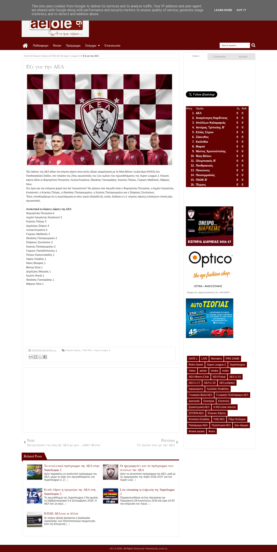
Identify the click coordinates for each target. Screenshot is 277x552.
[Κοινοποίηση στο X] (40, 357)
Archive (243, 56)
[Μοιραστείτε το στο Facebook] (45, 357)
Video (195, 56)
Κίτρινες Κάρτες (73, 350)
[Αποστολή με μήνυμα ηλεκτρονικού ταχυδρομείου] (31, 357)
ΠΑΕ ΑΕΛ (88, 350)
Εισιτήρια (208, 401)
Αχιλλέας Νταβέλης (218, 388)
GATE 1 (193, 358)
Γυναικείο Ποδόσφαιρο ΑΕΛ (232, 395)
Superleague (237, 364)
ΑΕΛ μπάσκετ (227, 382)
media (214, 370)
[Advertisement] (101, 316)
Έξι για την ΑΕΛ (45, 66)
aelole (203, 370)
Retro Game (196, 364)
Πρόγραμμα (73, 45)
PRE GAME (232, 358)
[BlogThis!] (35, 357)
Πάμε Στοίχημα (237, 419)
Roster (57, 45)
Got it (241, 10)
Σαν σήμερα (241, 425)
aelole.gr (163, 548)
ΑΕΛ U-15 (235, 376)
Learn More (223, 10)
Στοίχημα (90, 45)
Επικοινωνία (112, 45)
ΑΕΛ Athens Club (199, 376)
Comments (219, 56)
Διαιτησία (194, 401)
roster (225, 370)
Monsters (216, 358)
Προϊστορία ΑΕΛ (221, 425)
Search (253, 45)
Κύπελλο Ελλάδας (199, 419)
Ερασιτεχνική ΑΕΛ (199, 407)
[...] (66, 479)
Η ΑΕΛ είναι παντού (224, 407)
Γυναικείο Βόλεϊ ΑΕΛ (200, 395)
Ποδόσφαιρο (40, 45)
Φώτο (211, 431)
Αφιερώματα (196, 388)
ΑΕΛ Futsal (219, 376)
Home (25, 45)
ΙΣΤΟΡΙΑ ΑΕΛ (196, 413)
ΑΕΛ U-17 (194, 382)
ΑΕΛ (112, 548)
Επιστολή (223, 401)
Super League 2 (102, 350)
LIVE (204, 358)
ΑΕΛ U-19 (210, 382)
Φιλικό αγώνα (197, 431)
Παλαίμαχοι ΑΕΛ (198, 425)
